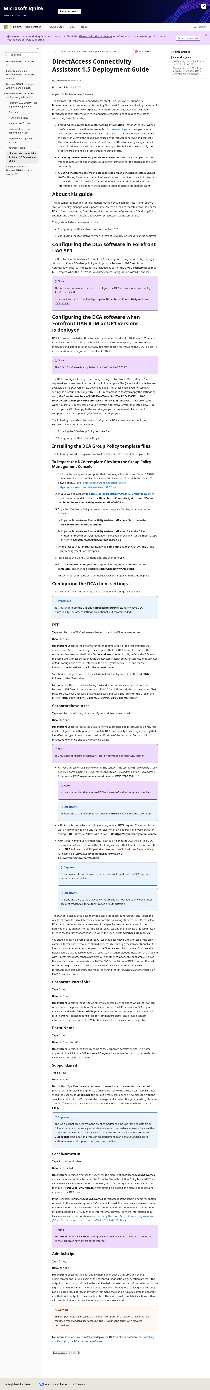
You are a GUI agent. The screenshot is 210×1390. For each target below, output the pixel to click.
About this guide (182, 57)
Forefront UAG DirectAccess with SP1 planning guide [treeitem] (20, 86)
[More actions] (155, 51)
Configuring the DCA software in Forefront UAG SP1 (188, 62)
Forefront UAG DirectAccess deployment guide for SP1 (88, 51)
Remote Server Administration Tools (103, 482)
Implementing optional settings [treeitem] (20, 140)
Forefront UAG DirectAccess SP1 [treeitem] (20, 63)
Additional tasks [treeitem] (17, 147)
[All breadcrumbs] (54, 51)
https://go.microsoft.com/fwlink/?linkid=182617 (86, 487)
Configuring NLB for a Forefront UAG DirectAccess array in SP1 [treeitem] (20, 170)
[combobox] (21, 54)
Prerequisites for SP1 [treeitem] (19, 123)
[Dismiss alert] (203, 6)
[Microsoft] (6, 27)
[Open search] (195, 27)
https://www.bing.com (118, 129)
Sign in (202, 26)
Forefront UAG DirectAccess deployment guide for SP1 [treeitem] (23, 104)
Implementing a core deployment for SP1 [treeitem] (19, 131)
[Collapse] (38, 48)
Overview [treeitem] (13, 112)
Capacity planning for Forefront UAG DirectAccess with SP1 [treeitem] (20, 74)
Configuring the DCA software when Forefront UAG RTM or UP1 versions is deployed (188, 71)
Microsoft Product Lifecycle (95, 36)
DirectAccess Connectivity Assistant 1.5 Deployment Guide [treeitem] (22, 157)
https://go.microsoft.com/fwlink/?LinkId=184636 (119, 493)
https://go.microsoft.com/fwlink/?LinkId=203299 (94, 1220)
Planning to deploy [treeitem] (18, 117)
